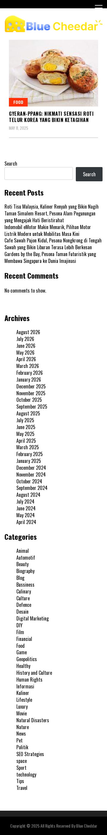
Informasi (25, 686)
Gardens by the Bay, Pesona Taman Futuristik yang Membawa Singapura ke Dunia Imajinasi (50, 257)
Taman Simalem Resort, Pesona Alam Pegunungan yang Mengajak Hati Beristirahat (49, 217)
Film (20, 632)
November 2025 (30, 393)
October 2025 (29, 399)
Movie (21, 713)
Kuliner (22, 692)
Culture (23, 598)
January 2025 (28, 460)
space (21, 760)
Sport (21, 767)
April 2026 (26, 359)
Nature (22, 727)
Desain (22, 611)
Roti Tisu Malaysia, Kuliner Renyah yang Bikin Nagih (51, 206)
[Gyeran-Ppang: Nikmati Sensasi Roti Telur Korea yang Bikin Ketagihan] (53, 73)
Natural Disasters (32, 720)
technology (26, 774)
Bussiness (25, 584)
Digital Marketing (32, 618)
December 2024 (31, 467)
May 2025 (25, 433)
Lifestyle (24, 699)
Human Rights (29, 679)
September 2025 (31, 406)
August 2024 (28, 494)
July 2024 (25, 501)
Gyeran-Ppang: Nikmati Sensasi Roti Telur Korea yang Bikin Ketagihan (51, 116)
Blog (20, 577)
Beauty (22, 564)
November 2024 (31, 474)
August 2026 (28, 332)
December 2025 (31, 386)
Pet (19, 740)
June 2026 (25, 345)
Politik (22, 747)
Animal (22, 550)
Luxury (22, 706)
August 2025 (28, 413)
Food (18, 102)
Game (21, 652)
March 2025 (27, 447)
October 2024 (29, 481)
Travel (21, 787)
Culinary (23, 591)
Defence (23, 604)
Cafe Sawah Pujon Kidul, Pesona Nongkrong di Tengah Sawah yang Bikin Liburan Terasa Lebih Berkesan (53, 244)
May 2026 (25, 352)
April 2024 (26, 522)
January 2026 (28, 379)
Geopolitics (26, 659)
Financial (24, 638)
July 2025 (25, 420)
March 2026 (27, 365)
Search (10, 163)
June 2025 (25, 427)
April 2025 (26, 440)
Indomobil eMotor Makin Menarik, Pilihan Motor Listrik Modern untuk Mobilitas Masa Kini (47, 230)
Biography (25, 570)
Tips (20, 781)
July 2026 (25, 338)
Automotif (25, 557)
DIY (19, 625)
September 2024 (32, 487)
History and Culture (34, 672)
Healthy (23, 665)
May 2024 (25, 515)
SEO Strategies (30, 754)
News (21, 733)
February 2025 (29, 454)
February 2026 (29, 372)
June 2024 (26, 508)
